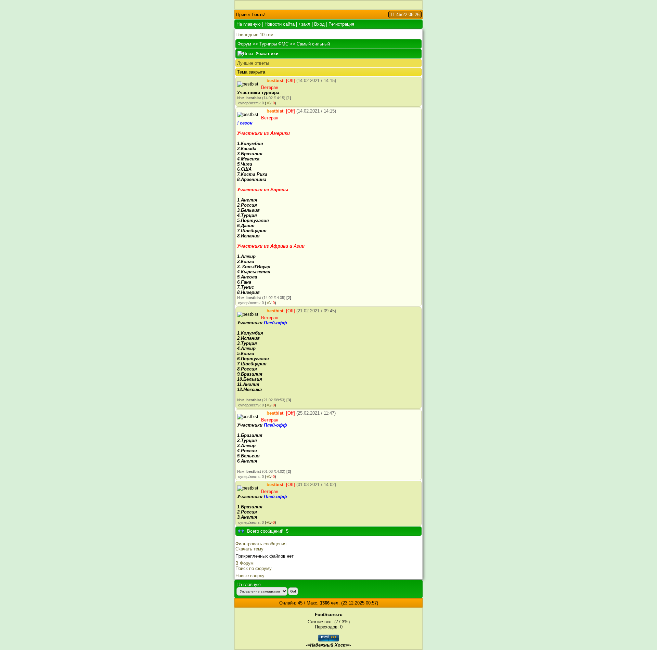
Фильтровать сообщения (260, 543)
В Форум (244, 563)
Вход (319, 24)
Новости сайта (280, 24)
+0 (268, 103)
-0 (273, 103)
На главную (248, 24)
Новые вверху (250, 575)
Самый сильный (313, 44)
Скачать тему (249, 548)
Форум (244, 44)
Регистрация (341, 24)
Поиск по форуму (253, 568)
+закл (304, 24)
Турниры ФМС (273, 44)
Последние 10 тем (254, 34)
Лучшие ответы (253, 63)
